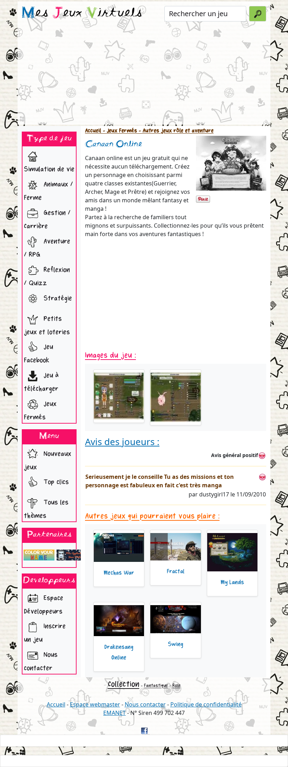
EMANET (114, 713)
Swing (175, 644)
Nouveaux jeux (47, 460)
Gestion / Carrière (47, 219)
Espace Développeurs (43, 605)
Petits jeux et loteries (47, 325)
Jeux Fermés (40, 410)
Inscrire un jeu (45, 633)
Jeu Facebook (38, 354)
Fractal (175, 571)
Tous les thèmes (46, 509)
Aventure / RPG (47, 248)
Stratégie (56, 298)
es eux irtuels (82, 13)
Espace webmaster (95, 704)
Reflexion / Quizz (47, 276)
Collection (123, 684)
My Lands (232, 582)
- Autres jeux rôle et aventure (175, 130)
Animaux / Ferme (48, 191)
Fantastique (156, 686)
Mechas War (119, 573)
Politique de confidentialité (206, 704)
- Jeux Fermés (119, 130)
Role (176, 686)
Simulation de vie (49, 169)
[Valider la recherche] (257, 13)
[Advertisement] (144, 75)
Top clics (55, 482)
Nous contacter (41, 662)
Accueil (93, 130)
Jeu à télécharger (41, 382)
